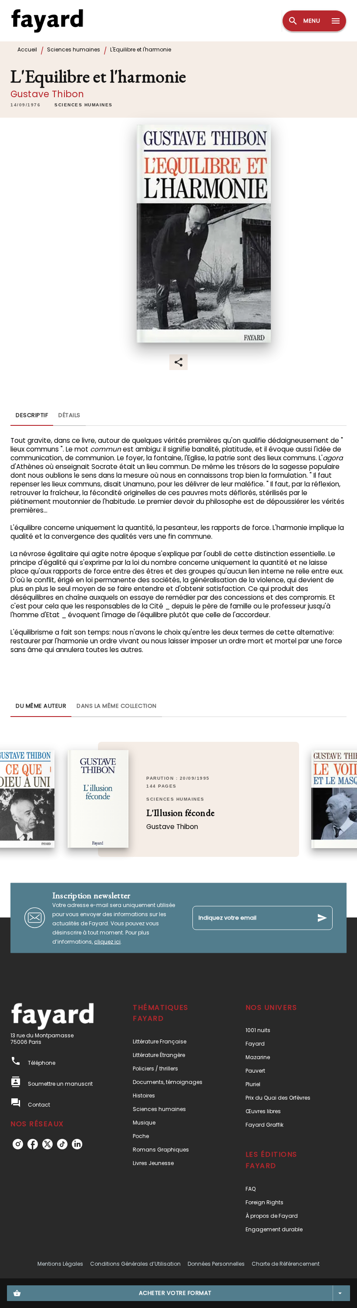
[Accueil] (47, 20)
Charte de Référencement (286, 1263)
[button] (83, 105)
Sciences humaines (73, 49)
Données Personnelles (216, 1263)
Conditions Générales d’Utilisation (135, 1263)
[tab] (31, 415)
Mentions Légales (60, 1263)
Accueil (27, 49)
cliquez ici (107, 941)
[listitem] (17, 1144)
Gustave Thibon (47, 94)
